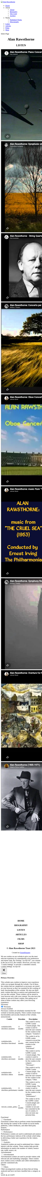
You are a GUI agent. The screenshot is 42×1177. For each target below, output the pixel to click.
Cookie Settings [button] (6, 966)
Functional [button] (4, 1117)
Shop (7, 30)
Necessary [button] (4, 1004)
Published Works (16, 20)
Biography (13, 12)
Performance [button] (5, 1130)
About (12, 10)
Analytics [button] (4, 1140)
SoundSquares (25, 953)
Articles (8, 26)
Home (7, 6)
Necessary (7, 1007)
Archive (13, 16)
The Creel (13, 14)
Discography (14, 22)
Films (7, 28)
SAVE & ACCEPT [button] (8, 1175)
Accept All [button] (16, 966)
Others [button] (3, 1165)
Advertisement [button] (6, 1152)
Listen (7, 24)
